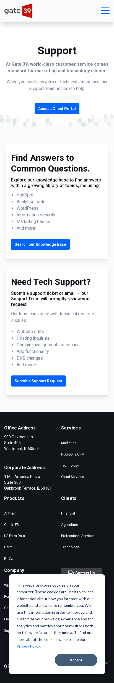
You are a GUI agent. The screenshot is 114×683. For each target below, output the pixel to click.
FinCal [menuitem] (9, 559)
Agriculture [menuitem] (69, 525)
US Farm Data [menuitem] (14, 536)
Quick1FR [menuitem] (11, 525)
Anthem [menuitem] (10, 513)
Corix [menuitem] (8, 547)
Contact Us (84, 573)
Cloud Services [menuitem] (72, 477)
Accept (76, 660)
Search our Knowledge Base (40, 244)
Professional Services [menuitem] (78, 536)
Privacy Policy (28, 646)
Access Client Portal (57, 108)
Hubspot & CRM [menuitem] (72, 454)
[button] (105, 10)
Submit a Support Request (38, 381)
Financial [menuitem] (68, 513)
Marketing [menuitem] (68, 443)
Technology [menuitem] (70, 465)
